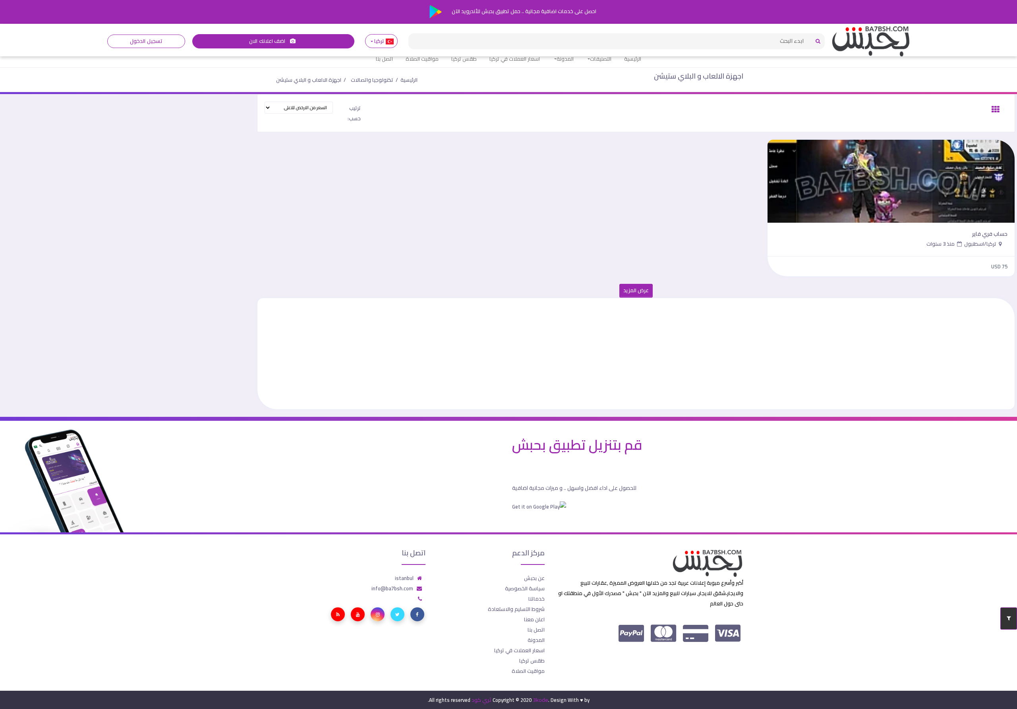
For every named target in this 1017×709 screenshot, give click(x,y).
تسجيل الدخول (146, 41)
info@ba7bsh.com (392, 588)
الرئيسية (632, 59)
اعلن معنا (534, 619)
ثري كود (481, 700)
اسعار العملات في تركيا (514, 59)
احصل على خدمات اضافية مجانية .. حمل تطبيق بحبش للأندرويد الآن (523, 11)
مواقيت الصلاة (422, 59)
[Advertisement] (776, 353)
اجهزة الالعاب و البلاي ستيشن (698, 76)
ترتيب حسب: (354, 113)
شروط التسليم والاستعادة (516, 609)
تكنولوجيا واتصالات (372, 80)
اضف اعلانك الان (267, 41)
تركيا (379, 41)
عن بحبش (534, 578)
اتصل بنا (384, 59)
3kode (540, 700)
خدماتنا (536, 598)
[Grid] (995, 109)
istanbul (404, 578)
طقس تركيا (464, 59)
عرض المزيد (636, 290)
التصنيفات (600, 59)
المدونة (565, 59)
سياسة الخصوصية (525, 588)
